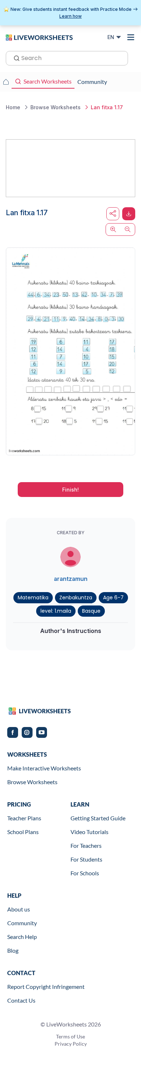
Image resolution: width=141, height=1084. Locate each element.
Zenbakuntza (75, 597)
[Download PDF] (128, 213)
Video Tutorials (89, 831)
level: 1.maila (55, 611)
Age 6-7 (113, 597)
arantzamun (70, 578)
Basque (91, 611)
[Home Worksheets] (6, 82)
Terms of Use (70, 1036)
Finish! (70, 489)
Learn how (70, 16)
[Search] (14, 57)
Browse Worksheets (32, 781)
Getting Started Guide (97, 818)
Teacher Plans (24, 818)
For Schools (84, 873)
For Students (86, 859)
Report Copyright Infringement (46, 986)
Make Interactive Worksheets (44, 768)
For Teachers (86, 845)
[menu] (131, 37)
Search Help (22, 936)
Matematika (33, 597)
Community (22, 922)
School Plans (23, 831)
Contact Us (21, 1000)
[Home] (39, 37)
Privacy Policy (71, 1044)
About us (18, 909)
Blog (12, 950)
